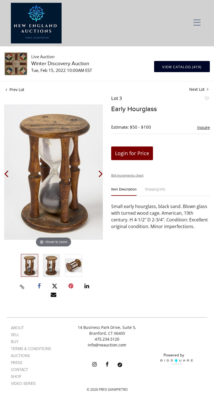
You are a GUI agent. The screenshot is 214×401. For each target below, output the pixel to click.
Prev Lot (16, 89)
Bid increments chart (127, 175)
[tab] (124, 191)
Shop (16, 376)
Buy (15, 341)
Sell (15, 334)
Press (16, 362)
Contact (19, 369)
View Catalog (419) (181, 66)
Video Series (23, 383)
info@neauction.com (107, 345)
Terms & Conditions (31, 348)
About (17, 328)
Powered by (174, 355)
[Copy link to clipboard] (22, 286)
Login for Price (132, 153)
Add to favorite (206, 99)
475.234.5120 (107, 339)
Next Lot (197, 89)
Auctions (20, 355)
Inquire (203, 127)
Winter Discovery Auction (60, 63)
